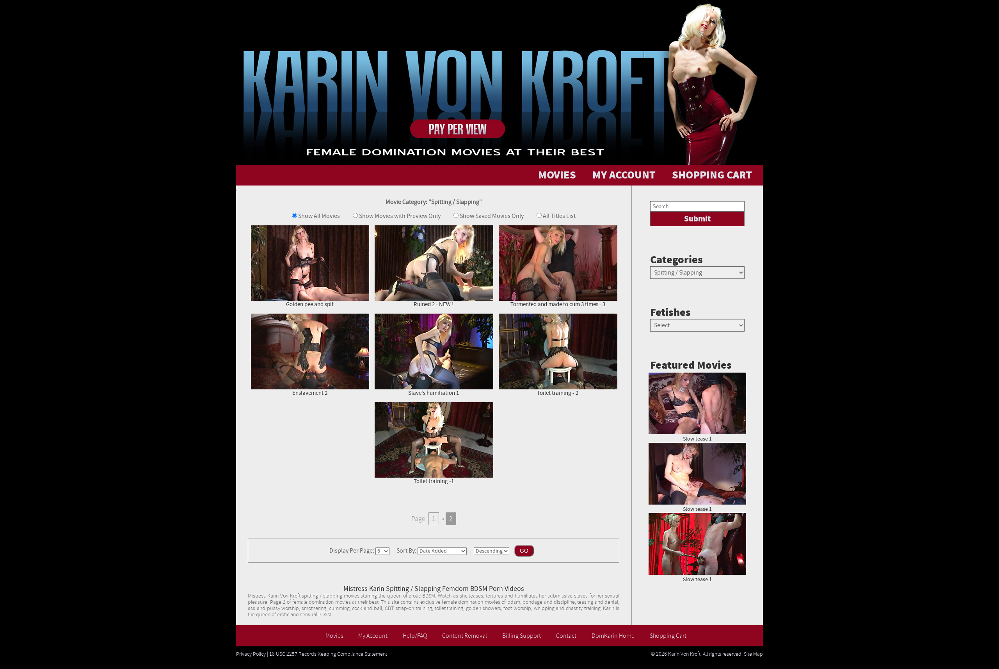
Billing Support (521, 635)
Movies (334, 635)
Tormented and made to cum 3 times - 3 (557, 304)
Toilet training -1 (434, 481)
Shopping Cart (668, 635)
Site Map (753, 654)
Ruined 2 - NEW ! (433, 304)
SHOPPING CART (712, 175)
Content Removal (464, 635)
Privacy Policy (251, 654)
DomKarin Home (613, 635)
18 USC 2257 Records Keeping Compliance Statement (328, 654)
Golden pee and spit (310, 304)
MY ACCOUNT (624, 175)
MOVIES (557, 175)
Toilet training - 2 (557, 393)
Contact (566, 635)
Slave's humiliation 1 (433, 393)
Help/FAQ (415, 635)
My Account (373, 635)
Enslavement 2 (309, 393)
